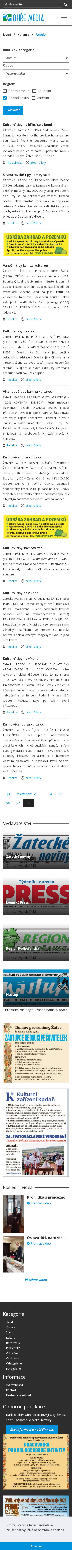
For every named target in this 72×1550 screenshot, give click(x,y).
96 (8, 803)
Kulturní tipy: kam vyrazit (22, 548)
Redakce (12, 223)
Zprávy (10, 1327)
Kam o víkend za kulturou (22, 457)
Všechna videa (36, 1280)
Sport (9, 1332)
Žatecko (42, 98)
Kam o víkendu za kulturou (23, 724)
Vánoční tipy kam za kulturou (25, 265)
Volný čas (12, 1353)
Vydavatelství (14, 1385)
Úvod (7, 34)
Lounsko (44, 91)
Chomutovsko (18, 91)
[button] (7, 1535)
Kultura (23, 34)
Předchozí (24, 794)
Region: (9, 84)
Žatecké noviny (18, 856)
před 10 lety (38, 162)
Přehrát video (40, 1203)
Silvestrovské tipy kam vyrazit (26, 175)
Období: (9, 65)
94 (50, 794)
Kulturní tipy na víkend (20, 331)
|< (8, 794)
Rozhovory (13, 1343)
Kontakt (11, 1390)
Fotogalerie (13, 1368)
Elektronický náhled (18, 1395)
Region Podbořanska (22, 948)
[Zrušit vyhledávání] (65, 4)
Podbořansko (18, 98)
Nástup (12, 994)
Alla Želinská (15, 162)
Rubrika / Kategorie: (19, 50)
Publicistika (13, 1348)
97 (18, 803)
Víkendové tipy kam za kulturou (27, 391)
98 (28, 803)
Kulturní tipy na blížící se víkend (27, 124)
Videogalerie (14, 1363)
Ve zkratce (12, 1358)
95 (60, 794)
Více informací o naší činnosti (31, 1429)
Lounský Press (17, 902)
